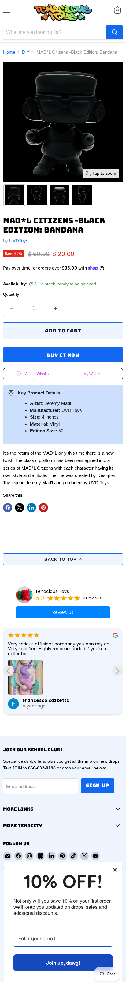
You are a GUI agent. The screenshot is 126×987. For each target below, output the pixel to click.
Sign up (97, 785)
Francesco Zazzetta (46, 700)
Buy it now (63, 355)
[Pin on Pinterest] (43, 507)
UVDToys (18, 240)
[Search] (114, 32)
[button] (14, 195)
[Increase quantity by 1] (55, 308)
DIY (26, 52)
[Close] (115, 869)
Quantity (11, 294)
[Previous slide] (8, 671)
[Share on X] (19, 507)
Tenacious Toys (52, 591)
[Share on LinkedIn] (31, 507)
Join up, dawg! (63, 962)
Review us (63, 612)
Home (9, 52)
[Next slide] (117, 671)
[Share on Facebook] (7, 507)
